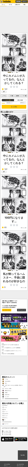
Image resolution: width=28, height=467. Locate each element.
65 (5, 227)
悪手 (4, 91)
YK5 (5, 409)
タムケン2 (6, 423)
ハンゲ (5, 407)
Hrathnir (5, 405)
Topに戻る (23, 455)
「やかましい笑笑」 (8, 388)
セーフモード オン (6, 310)
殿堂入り (6, 465)
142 (5, 89)
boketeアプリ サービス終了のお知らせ (10, 344)
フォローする (7, 433)
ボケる (10, 4)
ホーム (3, 4)
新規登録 (18, 1)
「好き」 (6, 383)
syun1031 (6, 413)
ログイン (25, 1)
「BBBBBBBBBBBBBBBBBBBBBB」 (11, 398)
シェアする (3, 95)
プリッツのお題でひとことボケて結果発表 (11, 347)
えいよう (6, 415)
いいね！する (7, 431)
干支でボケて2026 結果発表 (8, 353)
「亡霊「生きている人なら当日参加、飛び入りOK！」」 (13, 386)
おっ (5, 419)
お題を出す (17, 4)
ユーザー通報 (24, 95)
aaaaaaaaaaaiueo (8, 421)
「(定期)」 (6, 392)
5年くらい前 (23, 89)
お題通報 (17, 95)
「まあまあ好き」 (7, 381)
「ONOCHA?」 (7, 394)
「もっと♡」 (6, 396)
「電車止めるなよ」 (8, 390)
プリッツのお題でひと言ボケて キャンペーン (12, 350)
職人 (25, 4)
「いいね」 (6, 379)
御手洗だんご (23, 102)
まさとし (6, 417)
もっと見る (14, 106)
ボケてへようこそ (21, 310)
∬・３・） (6, 411)
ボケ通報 (11, 95)
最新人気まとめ (20, 465)
